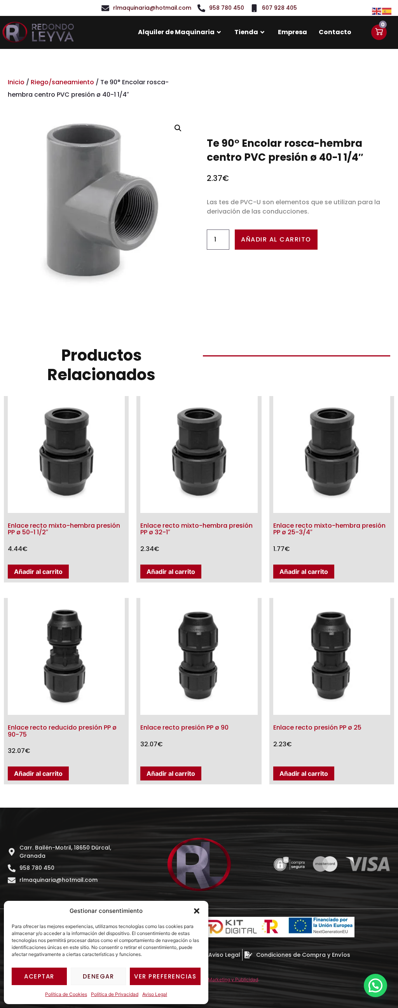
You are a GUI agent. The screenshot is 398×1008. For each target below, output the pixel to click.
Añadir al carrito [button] (38, 571)
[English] (377, 10)
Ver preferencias (165, 976)
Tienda (246, 32)
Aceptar (39, 976)
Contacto (335, 32)
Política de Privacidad (114, 994)
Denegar (98, 976)
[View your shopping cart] (379, 32)
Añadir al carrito (276, 239)
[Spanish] (387, 10)
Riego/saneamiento (62, 82)
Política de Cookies (66, 994)
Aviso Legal (154, 994)
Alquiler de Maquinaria (176, 32)
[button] (197, 911)
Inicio (16, 82)
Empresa (292, 32)
